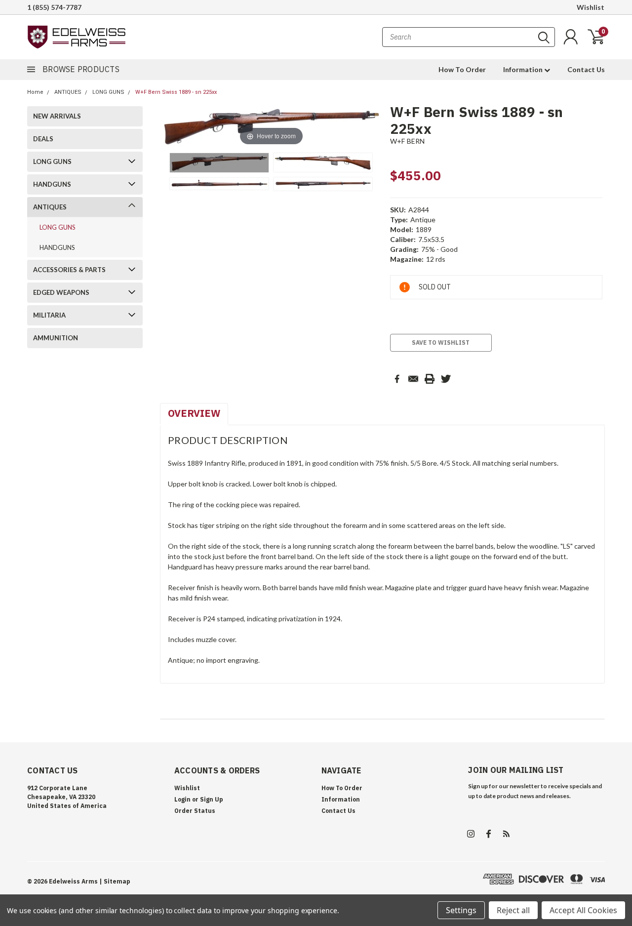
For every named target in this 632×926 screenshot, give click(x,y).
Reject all (513, 910)
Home (35, 92)
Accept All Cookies (583, 910)
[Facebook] (397, 379)
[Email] (413, 379)
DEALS (43, 139)
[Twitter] (446, 379)
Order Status (194, 810)
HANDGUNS (52, 184)
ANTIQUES (67, 92)
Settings (461, 910)
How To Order (462, 69)
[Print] (429, 379)
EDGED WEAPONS (61, 292)
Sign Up (211, 799)
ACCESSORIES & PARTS (69, 270)
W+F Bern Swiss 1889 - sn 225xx (176, 92)
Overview (194, 413)
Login (182, 799)
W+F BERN (407, 141)
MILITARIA (49, 315)
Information (523, 69)
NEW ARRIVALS (57, 116)
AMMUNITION (55, 338)
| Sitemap (114, 881)
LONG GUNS (108, 92)
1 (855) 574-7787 (54, 7)
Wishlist (590, 7)
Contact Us (586, 69)
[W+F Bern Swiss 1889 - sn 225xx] (219, 162)
